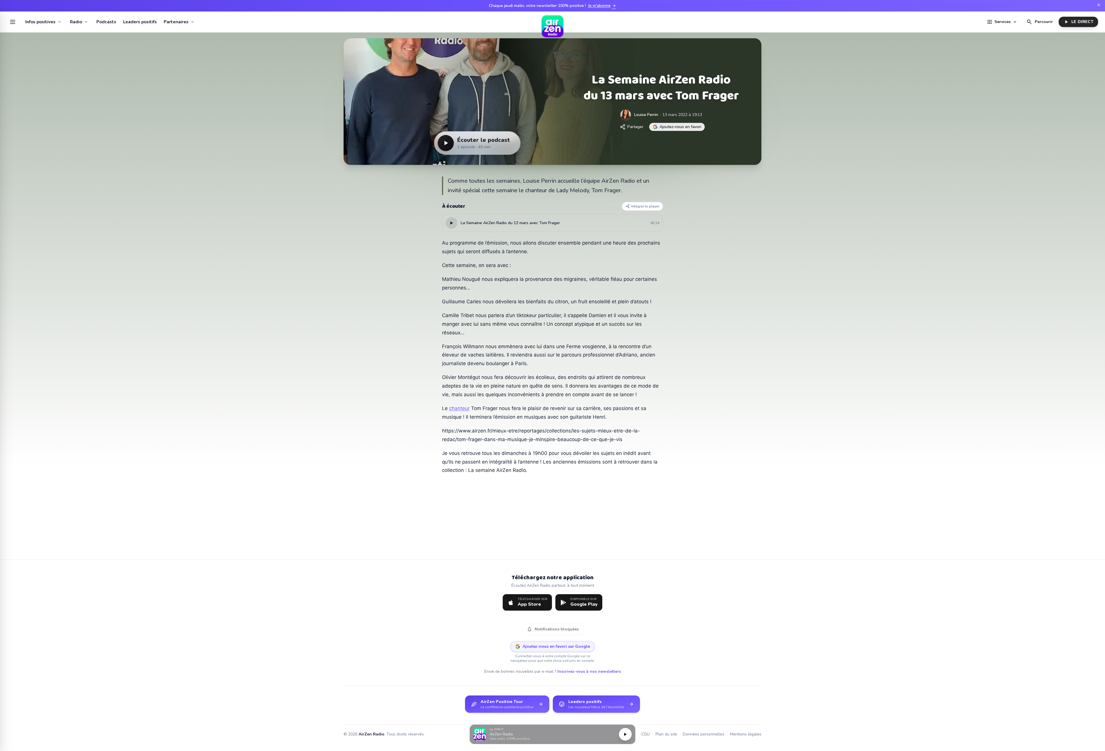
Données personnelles (703, 734)
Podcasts (106, 22)
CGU (645, 734)
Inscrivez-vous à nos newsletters (589, 671)
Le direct (1078, 21)
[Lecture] (625, 734)
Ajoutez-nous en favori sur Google (556, 646)
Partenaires (176, 22)
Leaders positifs (140, 22)
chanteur (459, 408)
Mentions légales (745, 734)
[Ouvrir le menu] (12, 22)
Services (1002, 22)
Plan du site (666, 734)
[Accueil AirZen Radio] (552, 22)
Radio (76, 22)
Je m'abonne (602, 6)
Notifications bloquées (553, 629)
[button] (552, 734)
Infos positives (40, 22)
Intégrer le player (645, 206)
